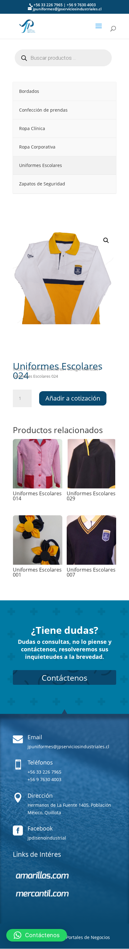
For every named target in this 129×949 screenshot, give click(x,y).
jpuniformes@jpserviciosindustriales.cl (68, 747)
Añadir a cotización (72, 398)
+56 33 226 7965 (48, 5)
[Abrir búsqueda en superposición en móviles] (64, 57)
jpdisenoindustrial (47, 838)
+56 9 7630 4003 (81, 5)
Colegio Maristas (82, 369)
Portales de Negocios (88, 937)
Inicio (18, 369)
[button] (106, 240)
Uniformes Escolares (45, 369)
